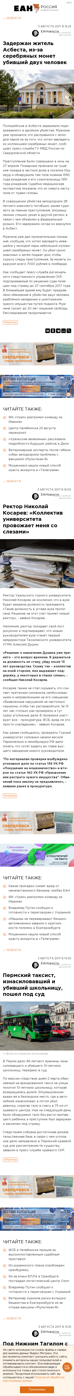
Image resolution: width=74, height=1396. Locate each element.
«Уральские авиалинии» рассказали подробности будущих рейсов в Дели (39, 441)
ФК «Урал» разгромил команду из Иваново (35, 419)
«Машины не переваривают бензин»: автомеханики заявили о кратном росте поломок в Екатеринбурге (38, 923)
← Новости (12, 18)
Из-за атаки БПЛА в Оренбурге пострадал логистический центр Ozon (39, 1278)
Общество (10, 322)
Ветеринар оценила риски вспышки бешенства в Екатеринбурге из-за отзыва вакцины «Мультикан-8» (37, 1303)
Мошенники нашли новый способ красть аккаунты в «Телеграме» (35, 468)
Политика (10, 796)
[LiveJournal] (69, 330)
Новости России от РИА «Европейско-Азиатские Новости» (27, 8)
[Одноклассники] (53, 330)
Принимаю (37, 1389)
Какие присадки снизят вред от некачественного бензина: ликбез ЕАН (39, 888)
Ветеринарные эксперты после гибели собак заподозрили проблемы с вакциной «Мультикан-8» (39, 455)
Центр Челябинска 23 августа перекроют (32, 430)
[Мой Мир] (63, 330)
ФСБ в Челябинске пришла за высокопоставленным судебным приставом (34, 1255)
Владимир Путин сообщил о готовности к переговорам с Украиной (39, 910)
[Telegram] (58, 330)
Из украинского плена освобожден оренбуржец (36, 1268)
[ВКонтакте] (47, 330)
